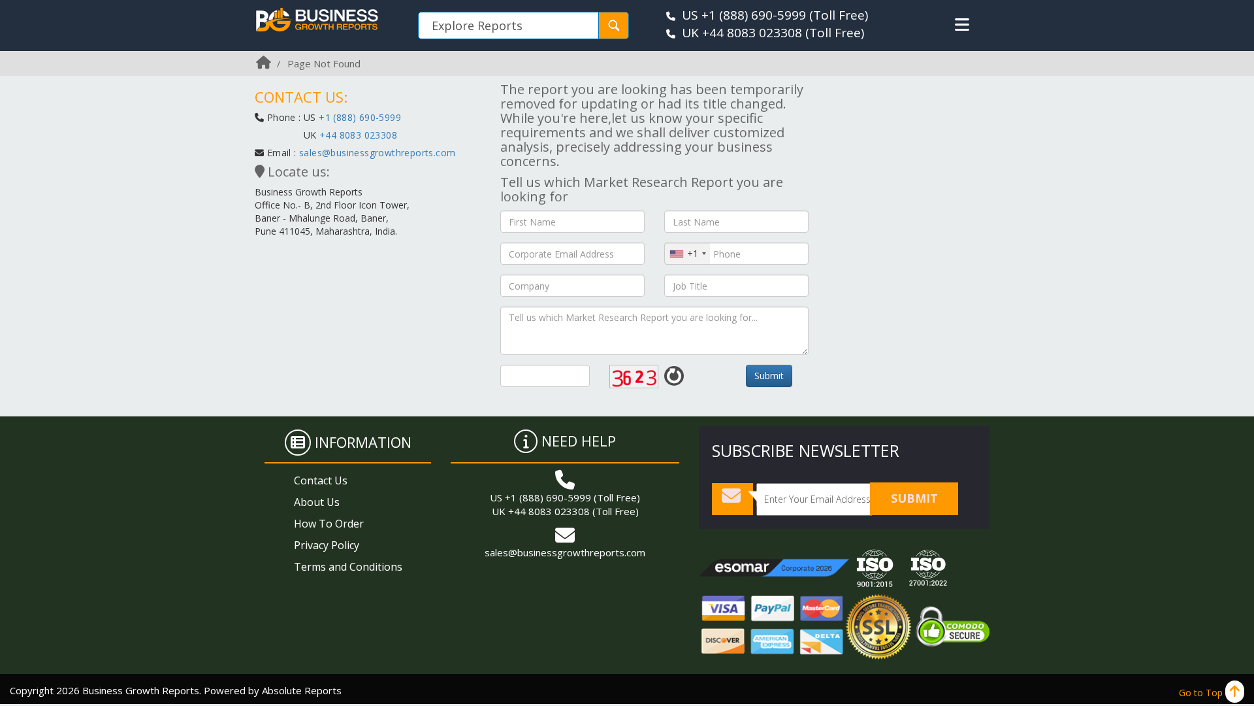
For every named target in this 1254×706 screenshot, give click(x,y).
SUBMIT (914, 498)
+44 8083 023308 (357, 135)
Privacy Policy (326, 545)
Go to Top (1202, 692)
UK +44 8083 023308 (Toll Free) (565, 511)
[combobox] (687, 253)
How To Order (329, 523)
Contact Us (320, 480)
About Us (317, 502)
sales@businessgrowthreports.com (377, 152)
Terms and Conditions (348, 567)
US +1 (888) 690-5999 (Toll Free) (565, 497)
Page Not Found (324, 63)
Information (363, 442)
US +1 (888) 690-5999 (744, 15)
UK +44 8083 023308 (742, 32)
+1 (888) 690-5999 (360, 117)
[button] (962, 25)
